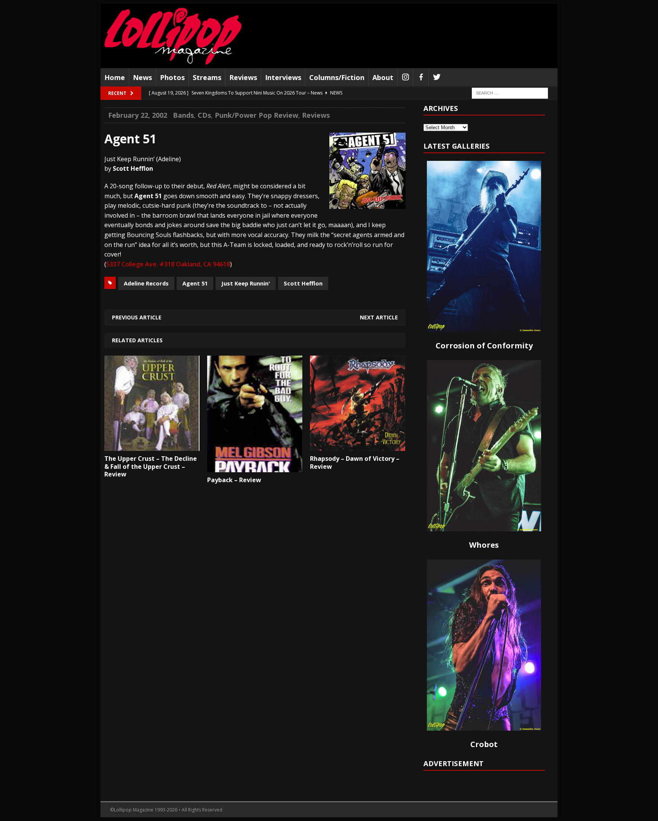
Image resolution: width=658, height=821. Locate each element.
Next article (379, 317)
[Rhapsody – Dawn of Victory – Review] (357, 445)
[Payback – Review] (254, 466)
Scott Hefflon (303, 283)
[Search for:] (510, 92)
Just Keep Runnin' (245, 283)
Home (114, 77)
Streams (207, 77)
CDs (204, 115)
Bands (183, 115)
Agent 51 (195, 283)
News (142, 77)
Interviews (283, 77)
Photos (172, 77)
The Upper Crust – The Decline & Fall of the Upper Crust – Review (150, 466)
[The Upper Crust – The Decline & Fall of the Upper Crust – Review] (152, 445)
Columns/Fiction (336, 77)
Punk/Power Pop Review (256, 115)
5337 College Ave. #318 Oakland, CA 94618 (168, 264)
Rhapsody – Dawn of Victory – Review (354, 462)
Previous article (136, 317)
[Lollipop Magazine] (173, 36)
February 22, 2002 (137, 115)
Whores (484, 545)
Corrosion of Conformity (484, 345)
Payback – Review (234, 480)
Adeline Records (146, 283)
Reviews (243, 77)
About (382, 77)
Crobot (484, 744)
